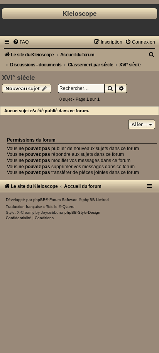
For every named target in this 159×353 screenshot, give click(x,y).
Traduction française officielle (32, 206)
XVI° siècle (18, 77)
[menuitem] (21, 42)
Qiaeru (68, 206)
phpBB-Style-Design (82, 212)
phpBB (39, 200)
